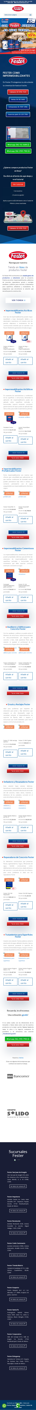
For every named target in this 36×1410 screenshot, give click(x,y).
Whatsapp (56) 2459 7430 (17, 151)
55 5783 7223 (18, 378)
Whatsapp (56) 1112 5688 (17, 145)
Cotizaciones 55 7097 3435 (18, 107)
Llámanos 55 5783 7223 (18, 92)
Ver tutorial (18, 184)
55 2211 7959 (18, 458)
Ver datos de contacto (17, 1186)
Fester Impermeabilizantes (16, 1405)
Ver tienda (17, 300)
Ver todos (18, 373)
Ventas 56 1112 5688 (18, 99)
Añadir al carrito (9, 361)
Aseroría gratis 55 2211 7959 (18, 114)
